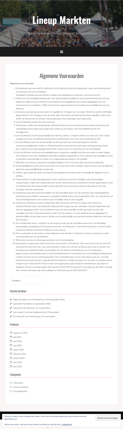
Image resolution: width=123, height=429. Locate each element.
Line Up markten (20, 387)
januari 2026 (19, 358)
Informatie (18, 382)
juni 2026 (17, 341)
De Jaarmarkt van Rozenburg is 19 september (34, 316)
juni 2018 (17, 362)
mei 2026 (17, 345)
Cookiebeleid (66, 424)
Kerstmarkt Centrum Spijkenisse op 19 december (36, 312)
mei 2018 (17, 366)
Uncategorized (20, 391)
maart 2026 (18, 349)
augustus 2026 (20, 332)
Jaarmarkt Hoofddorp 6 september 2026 (32, 303)
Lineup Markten (61, 20)
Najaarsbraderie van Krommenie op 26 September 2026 (39, 299)
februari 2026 (19, 354)
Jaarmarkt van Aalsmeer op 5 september (32, 308)
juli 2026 (17, 337)
